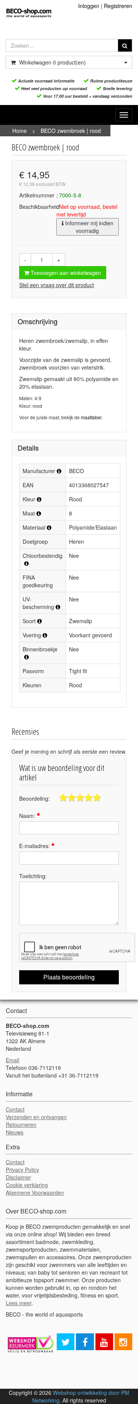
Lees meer (18, 1303)
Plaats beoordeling (69, 977)
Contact (15, 1109)
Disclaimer (18, 1177)
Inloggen (88, 6)
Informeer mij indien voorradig (88, 226)
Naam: (28, 815)
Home (19, 130)
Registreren (118, 6)
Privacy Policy (22, 1169)
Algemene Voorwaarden (35, 1192)
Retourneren (21, 1124)
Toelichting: (33, 876)
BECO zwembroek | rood (71, 130)
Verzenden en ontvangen (36, 1117)
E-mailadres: (35, 846)
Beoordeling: (34, 798)
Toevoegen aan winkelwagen (65, 272)
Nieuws (14, 1132)
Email (12, 1060)
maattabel (91, 417)
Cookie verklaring (27, 1185)
